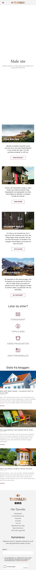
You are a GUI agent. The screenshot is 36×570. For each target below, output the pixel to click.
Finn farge (18, 201)
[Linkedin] (20, 503)
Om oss (18, 523)
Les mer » (2, 405)
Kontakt (18, 521)
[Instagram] (18, 503)
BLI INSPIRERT (18, 295)
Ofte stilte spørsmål (18, 530)
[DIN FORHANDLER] (18, 350)
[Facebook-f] (16, 503)
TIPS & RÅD (18, 331)
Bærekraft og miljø (18, 525)
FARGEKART (18, 319)
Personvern (24, 560)
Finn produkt (18, 157)
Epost (5, 549)
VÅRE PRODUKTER (18, 343)
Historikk (18, 518)
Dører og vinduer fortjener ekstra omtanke (16, 469)
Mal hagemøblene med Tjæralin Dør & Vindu (16, 430)
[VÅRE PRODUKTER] (18, 338)
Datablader (18, 513)
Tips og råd (18, 249)
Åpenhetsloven (18, 528)
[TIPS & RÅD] (18, 326)
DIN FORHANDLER (18, 355)
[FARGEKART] (18, 314)
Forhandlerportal (18, 516)
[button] (3, 2)
